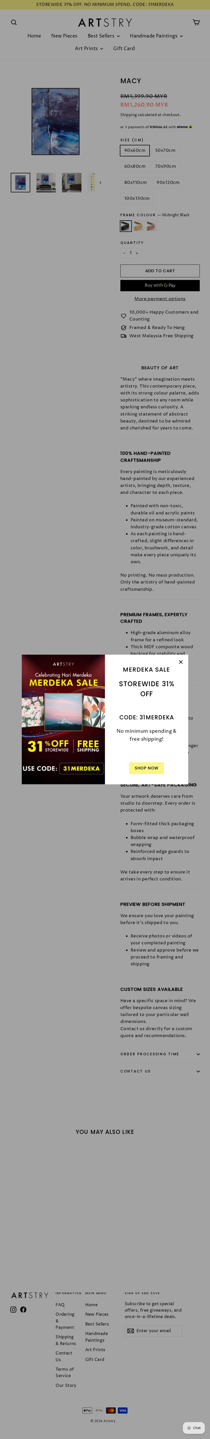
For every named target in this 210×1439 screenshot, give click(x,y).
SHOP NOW (147, 768)
